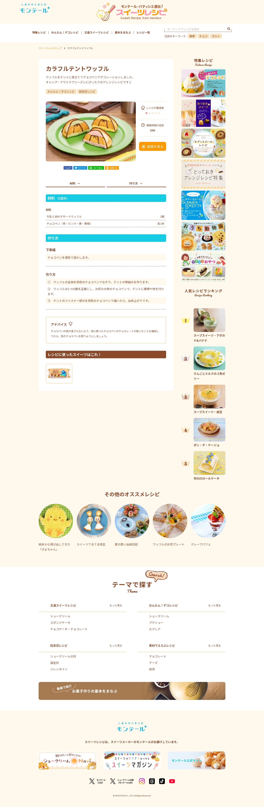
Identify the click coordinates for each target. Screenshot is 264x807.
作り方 (133, 183)
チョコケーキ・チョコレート (69, 629)
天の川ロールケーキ (206, 478)
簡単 (192, 36)
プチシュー (156, 622)
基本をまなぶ (123, 32)
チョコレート (157, 656)
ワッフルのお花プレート (168, 544)
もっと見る (116, 605)
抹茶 (152, 669)
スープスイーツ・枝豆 (208, 412)
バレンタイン (59, 669)
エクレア (155, 629)
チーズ (153, 662)
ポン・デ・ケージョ (206, 445)
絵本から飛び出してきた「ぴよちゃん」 (54, 546)
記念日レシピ (87, 91)
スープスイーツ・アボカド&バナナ (209, 337)
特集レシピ (39, 32)
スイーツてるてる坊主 (91, 544)
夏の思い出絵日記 (126, 544)
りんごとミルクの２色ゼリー (209, 376)
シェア (68, 167)
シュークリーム (60, 616)
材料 (72, 183)
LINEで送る (97, 167)
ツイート (82, 167)
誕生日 (54, 662)
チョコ (203, 36)
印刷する (113, 167)
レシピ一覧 (143, 32)
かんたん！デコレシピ (64, 32)
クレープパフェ (201, 544)
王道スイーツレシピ (96, 32)
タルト (216, 36)
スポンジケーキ (60, 622)
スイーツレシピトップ (50, 48)
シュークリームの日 (63, 656)
